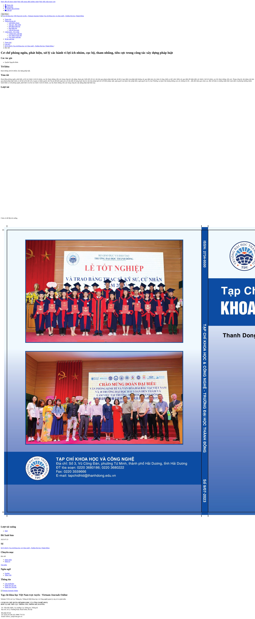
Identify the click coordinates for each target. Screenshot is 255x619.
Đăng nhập (8, 560)
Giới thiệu (9, 7)
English (7, 573)
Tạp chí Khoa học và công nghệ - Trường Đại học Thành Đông (64, 16)
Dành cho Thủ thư (10, 587)
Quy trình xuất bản (15, 37)
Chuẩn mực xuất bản (15, 34)
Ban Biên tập (13, 28)
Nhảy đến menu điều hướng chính (28, 1)
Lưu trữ (7, 44)
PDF (6, 531)
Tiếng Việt (8, 575)
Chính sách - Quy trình (12, 32)
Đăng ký (7, 561)
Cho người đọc (9, 583)
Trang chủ (9, 5)
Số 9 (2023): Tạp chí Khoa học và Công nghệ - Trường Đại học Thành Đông (29, 46)
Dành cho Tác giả (10, 585)
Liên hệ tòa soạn (14, 30)
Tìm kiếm (4, 565)
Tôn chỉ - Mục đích (15, 25)
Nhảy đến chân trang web (47, 1)
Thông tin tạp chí (10, 21)
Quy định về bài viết (15, 35)
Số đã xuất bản (9, 39)
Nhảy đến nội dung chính (9, 1)
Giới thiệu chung (14, 23)
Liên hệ (9, 10)
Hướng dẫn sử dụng (12, 8)
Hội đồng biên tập (14, 26)
